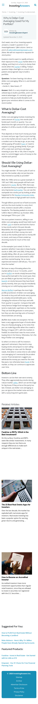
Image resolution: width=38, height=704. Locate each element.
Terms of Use (19, 688)
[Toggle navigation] (4, 5)
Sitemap (19, 677)
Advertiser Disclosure (19, 685)
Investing (12, 12)
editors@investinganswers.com (20, 50)
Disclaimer (19, 695)
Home (4, 12)
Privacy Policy (19, 692)
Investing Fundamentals (26, 12)
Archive (19, 681)
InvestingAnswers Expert (18, 33)
